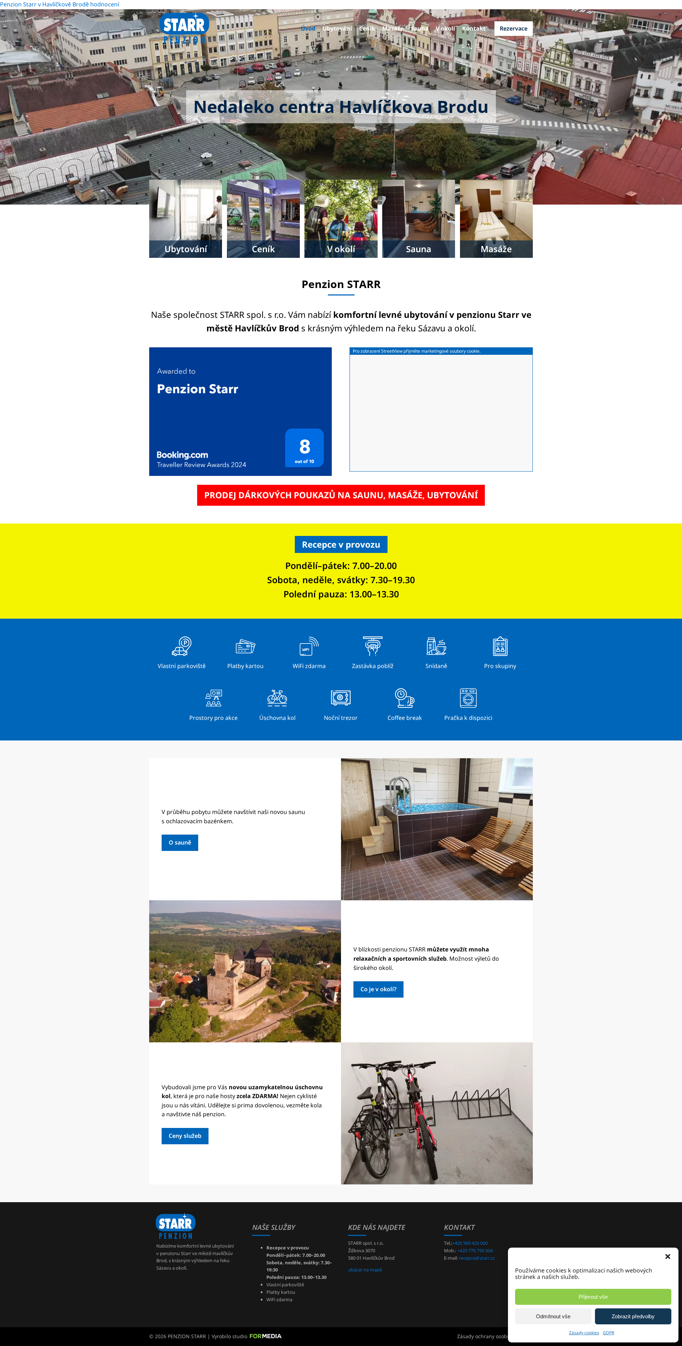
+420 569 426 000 (470, 1243)
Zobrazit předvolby (633, 1316)
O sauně (180, 842)
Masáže (393, 28)
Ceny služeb (185, 1136)
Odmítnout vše (553, 1316)
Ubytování (337, 28)
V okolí (445, 28)
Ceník (367, 28)
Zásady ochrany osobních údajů (495, 1336)
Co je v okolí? (378, 989)
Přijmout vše (593, 1297)
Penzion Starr (18, 4)
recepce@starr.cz (477, 1258)
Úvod (308, 28)
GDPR (608, 1333)
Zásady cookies (584, 1333)
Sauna (420, 28)
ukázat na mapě (365, 1269)
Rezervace (513, 28)
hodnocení (104, 4)
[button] (667, 1256)
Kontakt (474, 28)
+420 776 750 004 (475, 1250)
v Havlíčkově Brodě (63, 4)
